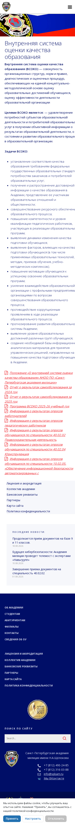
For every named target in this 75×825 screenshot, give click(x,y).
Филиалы (12, 626)
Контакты (12, 633)
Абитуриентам (15, 620)
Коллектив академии (20, 660)
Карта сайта (13, 679)
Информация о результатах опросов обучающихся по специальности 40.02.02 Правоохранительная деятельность (35, 435)
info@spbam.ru (53, 774)
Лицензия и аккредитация (24, 653)
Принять (12, 818)
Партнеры (11, 673)
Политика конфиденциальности (29, 685)
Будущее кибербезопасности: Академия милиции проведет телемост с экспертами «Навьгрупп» (41, 556)
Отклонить (56, 818)
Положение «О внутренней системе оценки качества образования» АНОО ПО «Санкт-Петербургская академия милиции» (39, 377)
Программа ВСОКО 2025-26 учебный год (39, 406)
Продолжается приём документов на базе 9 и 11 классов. (42, 540)
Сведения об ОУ (15, 639)
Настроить (33, 818)
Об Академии (14, 607)
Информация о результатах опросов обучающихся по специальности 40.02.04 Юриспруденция (35, 449)
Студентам (12, 614)
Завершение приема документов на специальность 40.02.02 (36, 571)
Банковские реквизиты (21, 666)
